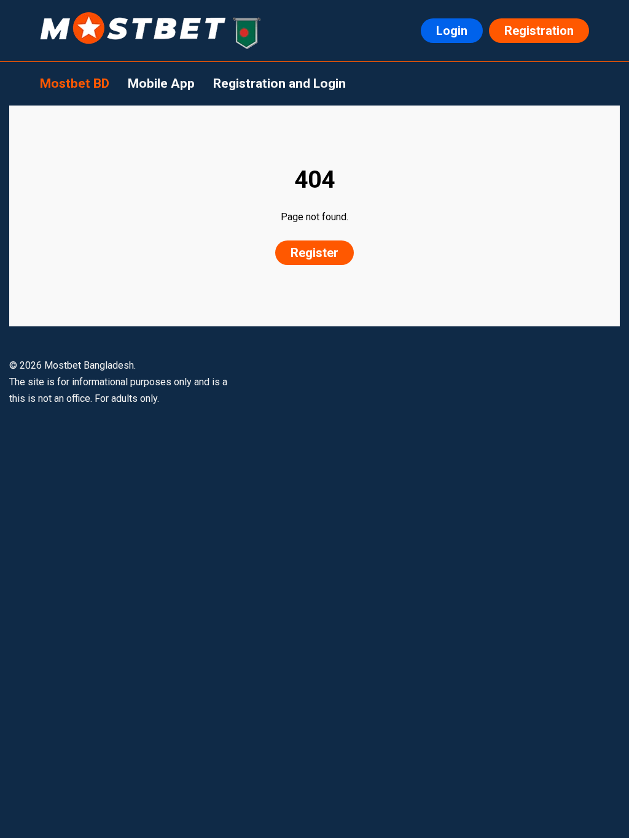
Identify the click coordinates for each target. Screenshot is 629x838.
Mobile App (161, 83)
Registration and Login (279, 83)
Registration (539, 30)
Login (451, 30)
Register (314, 252)
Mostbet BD (74, 83)
